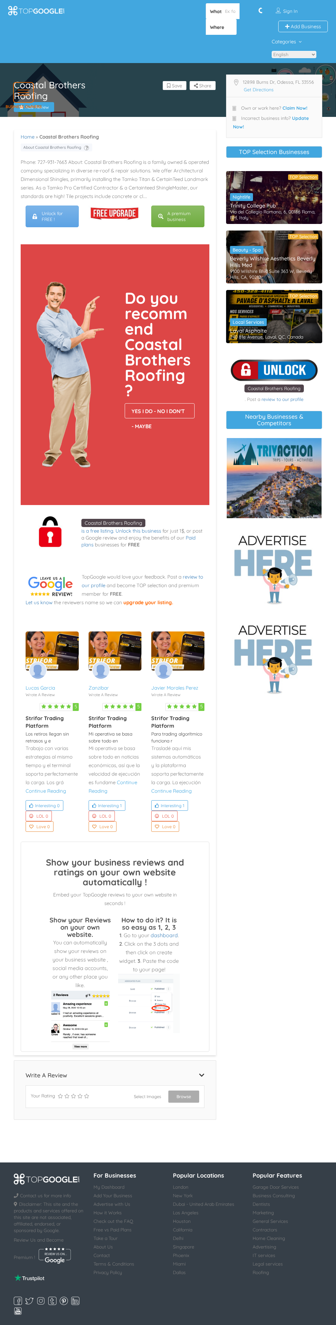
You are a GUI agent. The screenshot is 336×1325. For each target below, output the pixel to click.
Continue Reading (46, 791)
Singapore (183, 1247)
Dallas (179, 1272)
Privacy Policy (108, 1272)
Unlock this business (138, 531)
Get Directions (259, 90)
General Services (270, 1221)
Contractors (265, 1230)
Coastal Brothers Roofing (113, 523)
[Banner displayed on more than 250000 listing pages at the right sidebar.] (274, 568)
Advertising (264, 1247)
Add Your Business (113, 1196)
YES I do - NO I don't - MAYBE (158, 413)
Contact (102, 1255)
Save (176, 86)
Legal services (268, 1264)
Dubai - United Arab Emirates (203, 1204)
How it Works (108, 1213)
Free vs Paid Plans (113, 1230)
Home (27, 137)
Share (204, 86)
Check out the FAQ (113, 1221)
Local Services (248, 322)
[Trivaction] (274, 478)
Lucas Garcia (40, 688)
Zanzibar (99, 688)
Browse (184, 1096)
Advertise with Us (112, 1204)
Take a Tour (105, 1238)
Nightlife (241, 197)
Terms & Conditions (114, 1264)
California (182, 1230)
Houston (182, 1221)
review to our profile (283, 399)
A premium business (179, 216)
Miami (179, 1264)
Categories (284, 41)
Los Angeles (186, 1213)
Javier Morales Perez (174, 688)
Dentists (261, 1204)
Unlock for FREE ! (52, 216)
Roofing (261, 1272)
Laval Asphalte (248, 330)
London (180, 1187)
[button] (23, 92)
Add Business (305, 26)
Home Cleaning (269, 1238)
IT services (264, 1255)
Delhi (178, 1238)
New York (183, 1196)
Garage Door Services (276, 1187)
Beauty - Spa (247, 250)
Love (43, 826)
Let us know (39, 602)
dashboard (164, 935)
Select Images (147, 1096)
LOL (42, 816)
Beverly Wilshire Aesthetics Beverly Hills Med (272, 261)
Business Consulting (274, 1196)
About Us (103, 1247)
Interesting (47, 805)
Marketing (263, 1213)
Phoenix (181, 1255)
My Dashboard (109, 1187)
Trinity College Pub (253, 205)
